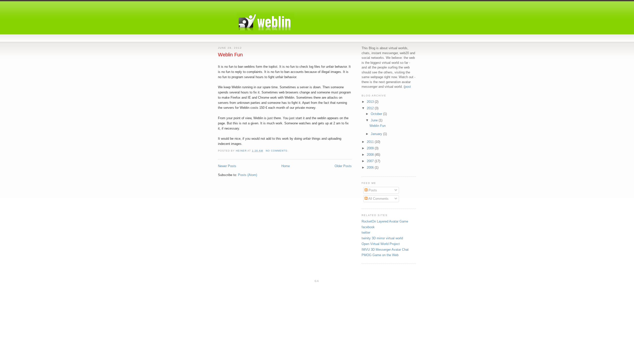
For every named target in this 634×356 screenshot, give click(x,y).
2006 (371, 167)
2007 (371, 161)
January (377, 134)
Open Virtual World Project (381, 244)
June (375, 120)
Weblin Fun (230, 54)
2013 (371, 102)
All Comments (378, 198)
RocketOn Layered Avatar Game (385, 221)
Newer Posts (227, 166)
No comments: (277, 150)
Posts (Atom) (247, 175)
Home (285, 166)
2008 (371, 154)
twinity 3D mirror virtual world (382, 238)
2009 (371, 148)
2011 (371, 142)
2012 (371, 108)
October (377, 114)
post (408, 87)
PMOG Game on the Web (380, 255)
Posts (372, 190)
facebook (368, 227)
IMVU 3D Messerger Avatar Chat (385, 249)
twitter (366, 232)
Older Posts (343, 166)
